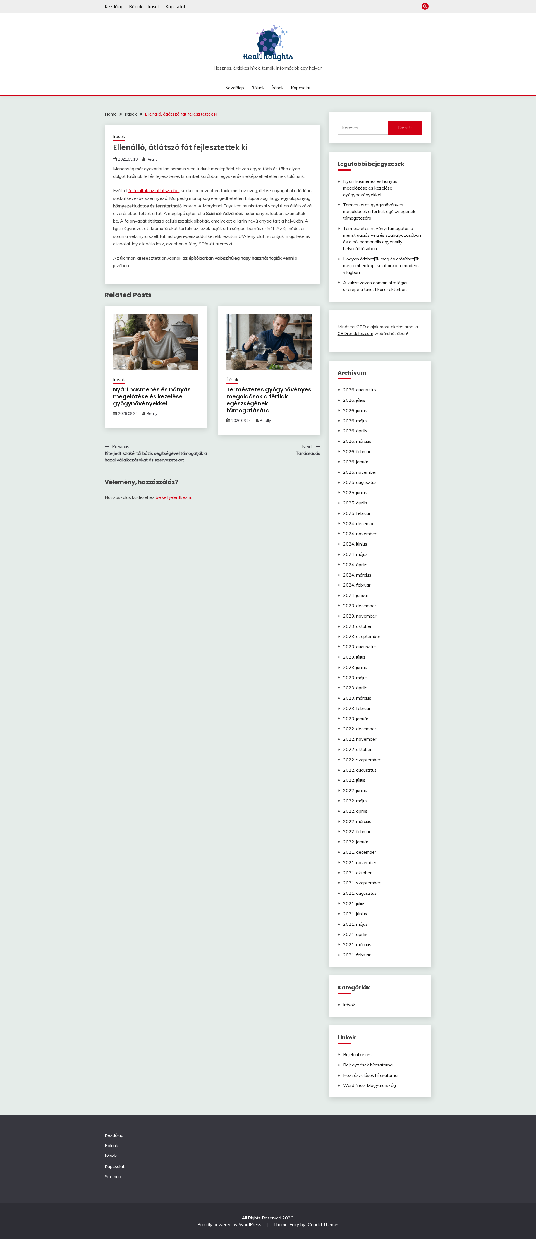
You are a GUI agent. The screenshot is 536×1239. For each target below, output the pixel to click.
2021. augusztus (360, 893)
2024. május (355, 554)
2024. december (359, 523)
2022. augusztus (360, 770)
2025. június (355, 492)
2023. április (355, 687)
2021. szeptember (361, 883)
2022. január (355, 842)
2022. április (355, 811)
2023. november (359, 616)
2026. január (355, 462)
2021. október (357, 873)
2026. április (355, 431)
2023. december (359, 605)
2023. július (354, 657)
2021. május (355, 924)
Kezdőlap (114, 6)
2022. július (354, 780)
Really (152, 159)
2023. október (357, 626)
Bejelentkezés (357, 1054)
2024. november (359, 533)
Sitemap (113, 1176)
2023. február (356, 708)
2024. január (355, 595)
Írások (154, 6)
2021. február (356, 955)
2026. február (356, 451)
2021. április (355, 934)
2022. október (357, 749)
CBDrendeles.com (355, 333)
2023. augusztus (360, 646)
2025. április (355, 503)
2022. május (355, 800)
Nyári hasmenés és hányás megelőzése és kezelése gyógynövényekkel (152, 396)
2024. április (355, 564)
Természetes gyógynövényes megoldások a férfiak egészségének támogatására (268, 400)
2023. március (357, 698)
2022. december (359, 728)
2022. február (356, 831)
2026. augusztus (360, 390)
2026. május (355, 421)
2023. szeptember (361, 636)
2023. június (355, 667)
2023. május (355, 677)
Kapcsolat (175, 6)
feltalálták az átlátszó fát (153, 190)
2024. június (355, 544)
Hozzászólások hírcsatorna (370, 1075)
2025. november (359, 472)
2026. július (354, 400)
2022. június (355, 790)
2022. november (359, 739)
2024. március (357, 575)
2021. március (357, 944)
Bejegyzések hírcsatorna (368, 1065)
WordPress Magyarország (369, 1085)
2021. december (359, 852)
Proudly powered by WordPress (229, 1224)
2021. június (355, 914)
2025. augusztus (360, 482)
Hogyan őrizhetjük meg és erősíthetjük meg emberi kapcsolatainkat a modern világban (381, 265)
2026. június (355, 410)
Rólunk (135, 6)
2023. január (355, 718)
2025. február (356, 513)
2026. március (357, 441)
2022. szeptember (361, 759)
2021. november (359, 862)
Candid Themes (323, 1224)
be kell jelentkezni (173, 497)
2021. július (354, 903)
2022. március (357, 821)
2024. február (356, 585)
